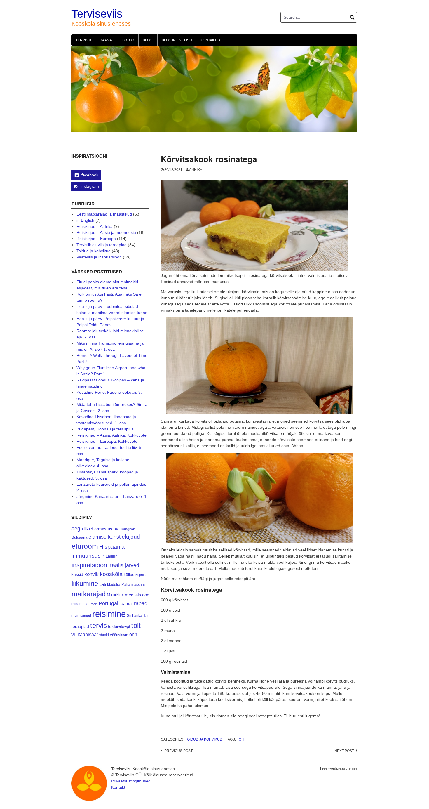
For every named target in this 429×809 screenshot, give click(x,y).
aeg (76, 529)
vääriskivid (119, 635)
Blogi (148, 40)
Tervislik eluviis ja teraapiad (101, 244)
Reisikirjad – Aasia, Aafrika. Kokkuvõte (111, 435)
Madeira (113, 584)
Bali (117, 529)
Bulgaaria (79, 537)
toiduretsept (119, 626)
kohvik (91, 574)
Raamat (107, 40)
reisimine (109, 614)
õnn (133, 634)
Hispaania (112, 547)
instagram (90, 186)
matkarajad (89, 594)
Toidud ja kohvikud (203, 739)
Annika (195, 170)
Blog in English (177, 40)
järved (132, 565)
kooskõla (111, 574)
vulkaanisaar (85, 634)
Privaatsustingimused (131, 781)
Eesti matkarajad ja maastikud (104, 214)
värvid (104, 635)
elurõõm (85, 546)
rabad (140, 603)
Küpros (140, 575)
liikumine (85, 583)
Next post (344, 751)
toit (240, 739)
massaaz (138, 585)
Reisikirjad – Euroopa (96, 238)
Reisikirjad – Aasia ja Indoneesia (106, 232)
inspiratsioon (89, 565)
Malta (125, 584)
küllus (129, 574)
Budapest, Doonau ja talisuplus (105, 429)
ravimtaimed (81, 616)
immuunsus (86, 556)
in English (85, 220)
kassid (77, 574)
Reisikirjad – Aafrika (94, 226)
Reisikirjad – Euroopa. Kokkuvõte (106, 441)
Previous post (178, 751)
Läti (102, 584)
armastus (103, 528)
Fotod (128, 40)
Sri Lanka (134, 616)
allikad (87, 529)
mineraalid (80, 604)
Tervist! (83, 40)
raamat (126, 603)
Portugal (108, 603)
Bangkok (128, 529)
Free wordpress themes (339, 768)
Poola (93, 604)
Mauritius (115, 595)
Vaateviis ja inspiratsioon (99, 257)
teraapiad (80, 626)
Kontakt (118, 787)
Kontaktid (210, 40)
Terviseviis (97, 14)
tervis (98, 625)
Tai (145, 615)
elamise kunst (104, 537)
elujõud (131, 537)
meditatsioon (137, 595)
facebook (89, 175)
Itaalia (116, 565)
